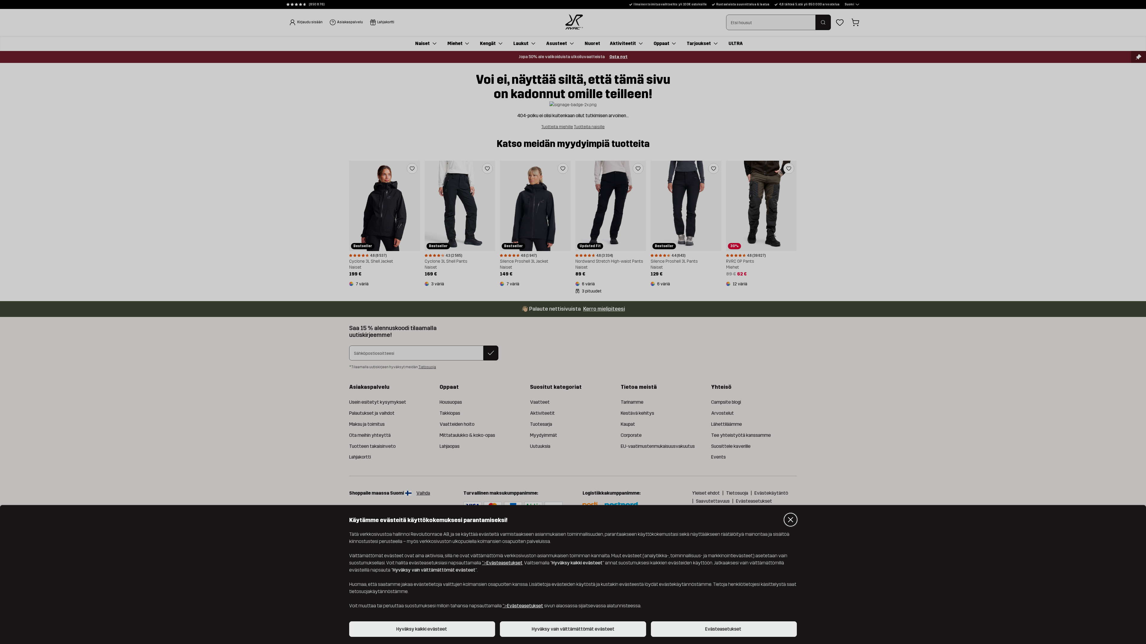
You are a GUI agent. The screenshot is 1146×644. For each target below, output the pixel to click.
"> (502, 563)
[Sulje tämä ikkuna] (790, 519)
